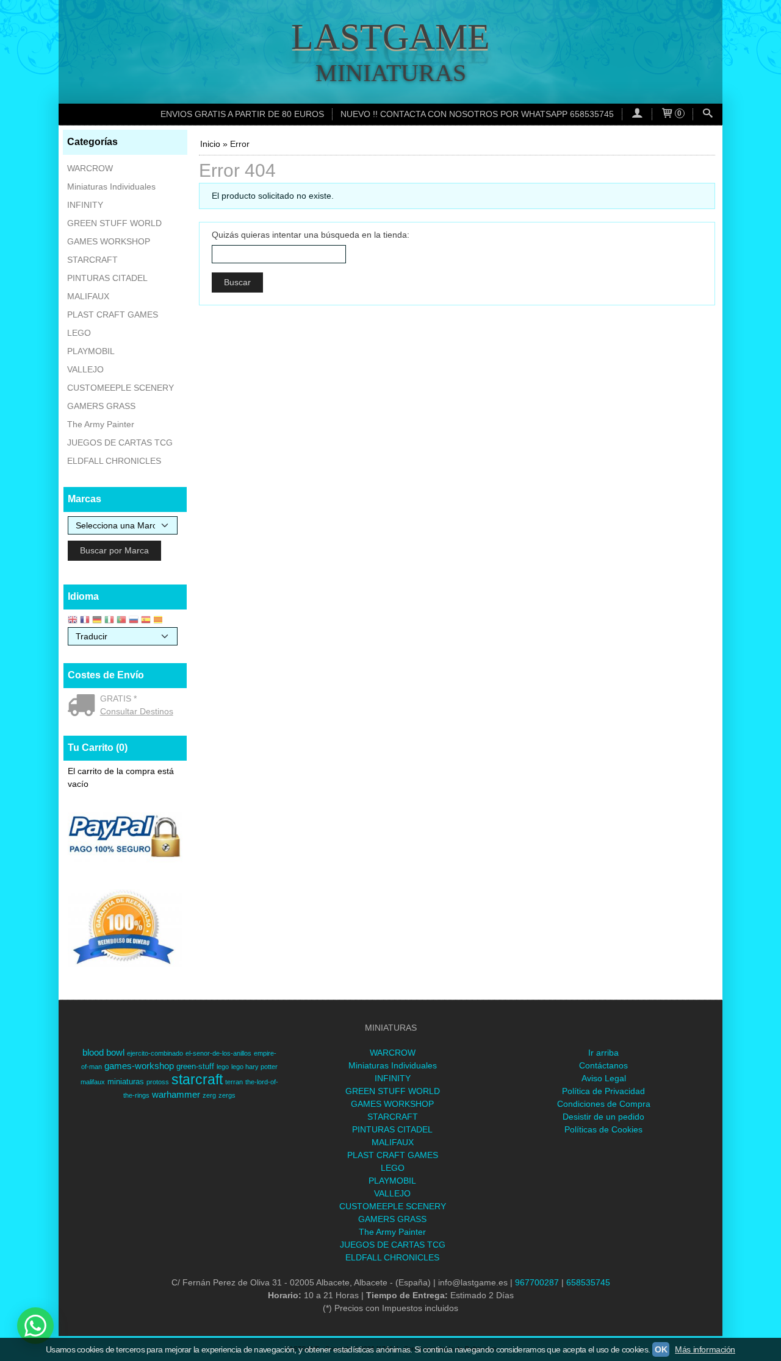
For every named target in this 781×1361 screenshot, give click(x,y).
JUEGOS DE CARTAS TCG (120, 442)
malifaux (93, 1082)
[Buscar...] (707, 114)
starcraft (197, 1079)
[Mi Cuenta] (637, 114)
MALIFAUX (88, 296)
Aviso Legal (603, 1078)
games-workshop (139, 1066)
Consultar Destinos (136, 711)
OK (661, 1349)
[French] (85, 621)
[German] (97, 621)
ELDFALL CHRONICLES (114, 461)
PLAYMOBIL (91, 351)
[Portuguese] (121, 621)
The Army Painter (100, 424)
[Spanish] (146, 621)
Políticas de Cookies (603, 1129)
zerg (209, 1095)
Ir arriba (603, 1052)
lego (223, 1066)
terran (234, 1082)
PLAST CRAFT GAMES (112, 314)
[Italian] (109, 621)
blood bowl (103, 1052)
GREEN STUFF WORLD (114, 223)
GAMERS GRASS (101, 406)
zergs (227, 1095)
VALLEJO (85, 369)
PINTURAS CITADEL (107, 278)
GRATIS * (118, 698)
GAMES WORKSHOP (108, 241)
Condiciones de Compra (603, 1104)
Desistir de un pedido (603, 1116)
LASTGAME (390, 36)
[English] (72, 621)
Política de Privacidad (603, 1091)
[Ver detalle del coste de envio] (84, 706)
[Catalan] (159, 621)
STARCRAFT (92, 260)
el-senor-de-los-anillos (218, 1053)
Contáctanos (603, 1065)
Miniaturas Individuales (111, 186)
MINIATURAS (390, 73)
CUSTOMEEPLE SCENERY (120, 388)
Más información (705, 1349)
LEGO (79, 333)
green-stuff (195, 1066)
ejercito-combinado (155, 1053)
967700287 (537, 1282)
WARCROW (90, 168)
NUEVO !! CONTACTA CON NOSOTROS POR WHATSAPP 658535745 (477, 114)
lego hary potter (254, 1066)
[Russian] (134, 621)
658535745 (588, 1282)
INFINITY (85, 205)
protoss (157, 1082)
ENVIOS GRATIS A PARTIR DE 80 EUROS (242, 114)
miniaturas (125, 1081)
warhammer (176, 1095)
